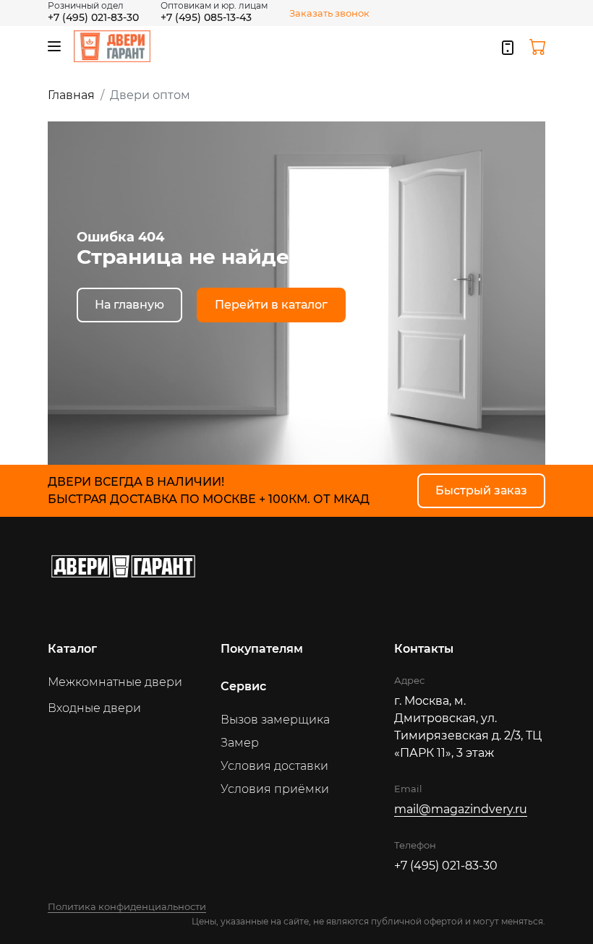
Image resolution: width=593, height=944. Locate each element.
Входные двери (94, 708)
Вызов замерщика (275, 719)
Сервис (243, 686)
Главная (71, 95)
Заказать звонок (329, 13)
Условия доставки (274, 766)
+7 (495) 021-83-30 (93, 17)
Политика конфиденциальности (127, 906)
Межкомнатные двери (115, 682)
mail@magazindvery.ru (460, 809)
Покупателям (262, 649)
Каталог (72, 649)
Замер (240, 743)
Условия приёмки (275, 789)
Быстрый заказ (481, 490)
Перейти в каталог (271, 305)
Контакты (423, 649)
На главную (129, 305)
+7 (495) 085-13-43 (206, 17)
